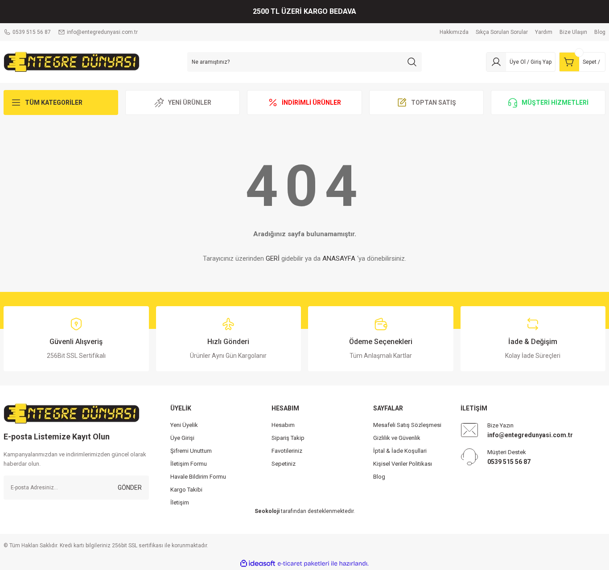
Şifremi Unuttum (191, 450)
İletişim (179, 502)
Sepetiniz (284, 463)
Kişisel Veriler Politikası (402, 463)
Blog (379, 476)
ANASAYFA (338, 258)
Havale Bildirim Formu (198, 476)
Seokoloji (267, 511)
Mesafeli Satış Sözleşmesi (407, 425)
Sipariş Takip (288, 438)
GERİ (273, 258)
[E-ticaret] (303, 564)
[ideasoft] (258, 563)
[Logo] (72, 61)
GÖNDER (130, 487)
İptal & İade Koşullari (400, 450)
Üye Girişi (182, 438)
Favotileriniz (287, 450)
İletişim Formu (188, 463)
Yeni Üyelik (184, 425)
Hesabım (283, 425)
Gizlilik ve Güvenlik (396, 438)
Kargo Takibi (186, 489)
